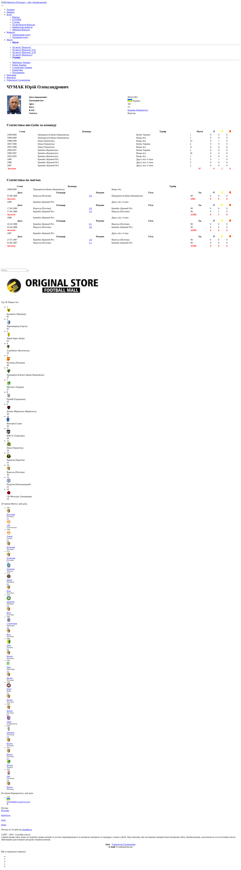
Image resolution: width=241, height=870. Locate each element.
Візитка (16, 17)
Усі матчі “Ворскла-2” (22, 55)
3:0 (90, 227)
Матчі (9, 40)
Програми (11, 75)
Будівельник (11, 558)
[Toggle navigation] (2, 5)
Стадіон (16, 22)
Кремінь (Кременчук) (138, 110)
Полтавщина (18, 72)
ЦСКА (9, 689)
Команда (11, 32)
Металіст (10, 765)
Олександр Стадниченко (18, 80)
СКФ (8, 525)
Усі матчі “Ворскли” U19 (24, 52)
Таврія (9, 722)
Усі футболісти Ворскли (23, 24)
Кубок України (19, 65)
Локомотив (11, 569)
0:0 (8, 650)
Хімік (9, 645)
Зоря (8, 776)
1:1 (90, 243)
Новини (10, 12)
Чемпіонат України (21, 62)
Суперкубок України (22, 67)
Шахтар (9, 580)
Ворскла (10, 656)
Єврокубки (17, 70)
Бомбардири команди (22, 27)
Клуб (9, 14)
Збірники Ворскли (21, 30)
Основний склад (20, 37)
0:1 (90, 224)
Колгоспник (11, 514)
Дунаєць (9, 536)
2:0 (90, 196)
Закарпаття (10, 733)
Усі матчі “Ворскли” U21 (24, 50)
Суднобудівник (12, 624)
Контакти (11, 77)
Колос (9, 591)
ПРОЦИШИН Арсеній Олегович (18, 802)
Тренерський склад (21, 35)
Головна (11, 9)
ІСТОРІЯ (16, 19)
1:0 (90, 211)
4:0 (8, 628)
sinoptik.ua (27, 829)
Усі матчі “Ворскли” (21, 47)
